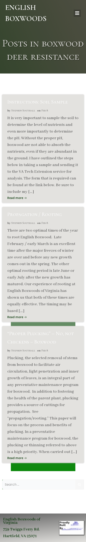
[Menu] (77, 13)
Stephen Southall (23, 110)
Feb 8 (44, 110)
